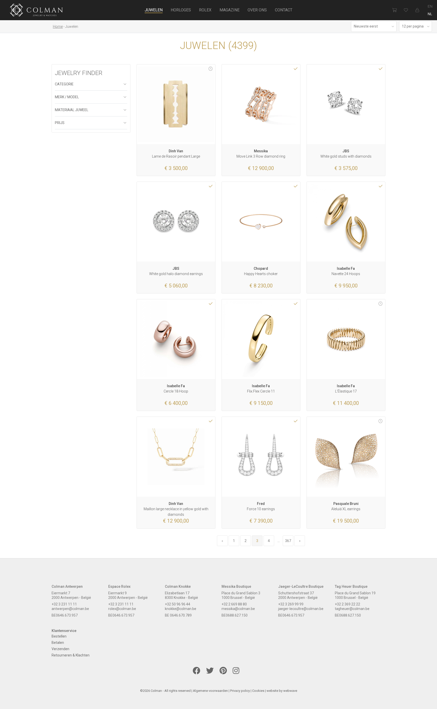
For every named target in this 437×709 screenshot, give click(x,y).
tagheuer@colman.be (352, 609)
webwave (290, 691)
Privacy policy (240, 691)
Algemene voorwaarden (210, 691)
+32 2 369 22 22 (347, 604)
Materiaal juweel (71, 110)
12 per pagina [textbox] (413, 26)
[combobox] (374, 26)
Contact (283, 10)
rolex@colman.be (122, 609)
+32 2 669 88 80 (234, 604)
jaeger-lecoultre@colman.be (300, 609)
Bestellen (59, 636)
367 (288, 541)
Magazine (229, 10)
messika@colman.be (238, 609)
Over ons (257, 10)
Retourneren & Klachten (71, 655)
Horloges (181, 10)
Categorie (64, 84)
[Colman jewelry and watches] (36, 11)
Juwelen (154, 10)
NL (430, 14)
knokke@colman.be (180, 609)
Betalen (58, 643)
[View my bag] (394, 10)
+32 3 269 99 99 (290, 604)
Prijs (59, 123)
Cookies (258, 691)
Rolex (205, 10)
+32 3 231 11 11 (64, 604)
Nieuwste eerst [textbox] (366, 26)
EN (430, 6)
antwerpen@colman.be (70, 609)
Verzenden (60, 649)
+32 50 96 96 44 (177, 604)
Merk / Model (67, 97)
